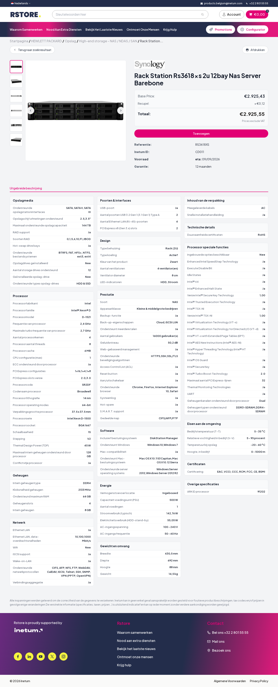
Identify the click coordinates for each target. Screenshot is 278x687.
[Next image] (121, 110)
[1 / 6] (16, 66)
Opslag (70, 41)
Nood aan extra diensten (63, 29)
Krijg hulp (170, 29)
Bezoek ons (221, 650)
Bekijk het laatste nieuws (104, 29)
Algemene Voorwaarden (230, 681)
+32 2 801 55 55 (236, 632)
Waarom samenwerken (26, 29)
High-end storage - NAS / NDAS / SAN (108, 41)
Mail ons (218, 641)
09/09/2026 (211, 159)
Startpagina (19, 41)
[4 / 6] (16, 110)
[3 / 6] (16, 95)
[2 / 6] (16, 81)
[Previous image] (30, 110)
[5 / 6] (16, 125)
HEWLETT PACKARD (46, 41)
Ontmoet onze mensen (143, 29)
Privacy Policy (259, 681)
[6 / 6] (16, 139)
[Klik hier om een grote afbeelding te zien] (75, 110)
